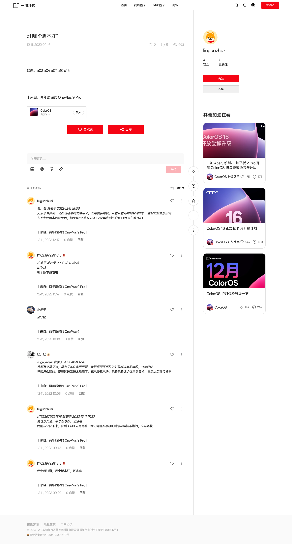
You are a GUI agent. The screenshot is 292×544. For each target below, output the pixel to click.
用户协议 (67, 525)
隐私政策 (50, 525)
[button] (253, 5)
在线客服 (33, 525)
